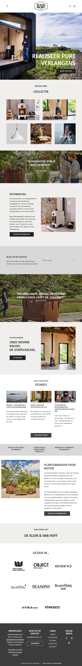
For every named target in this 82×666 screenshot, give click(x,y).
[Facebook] (66, 638)
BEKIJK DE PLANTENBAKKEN (57, 513)
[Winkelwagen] (74, 6)
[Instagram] (71, 638)
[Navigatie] (7, 6)
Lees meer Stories (41, 435)
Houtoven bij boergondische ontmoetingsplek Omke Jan (65, 408)
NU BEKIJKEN (17, 358)
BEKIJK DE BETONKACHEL (21, 234)
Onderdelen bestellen (15, 650)
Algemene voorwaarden (15, 642)
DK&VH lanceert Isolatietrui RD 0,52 (39, 406)
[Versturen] (73, 260)
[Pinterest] (69, 643)
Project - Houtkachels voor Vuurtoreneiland (16, 406)
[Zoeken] (69, 6)
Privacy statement (15, 644)
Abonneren (35, 643)
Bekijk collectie (66, 71)
